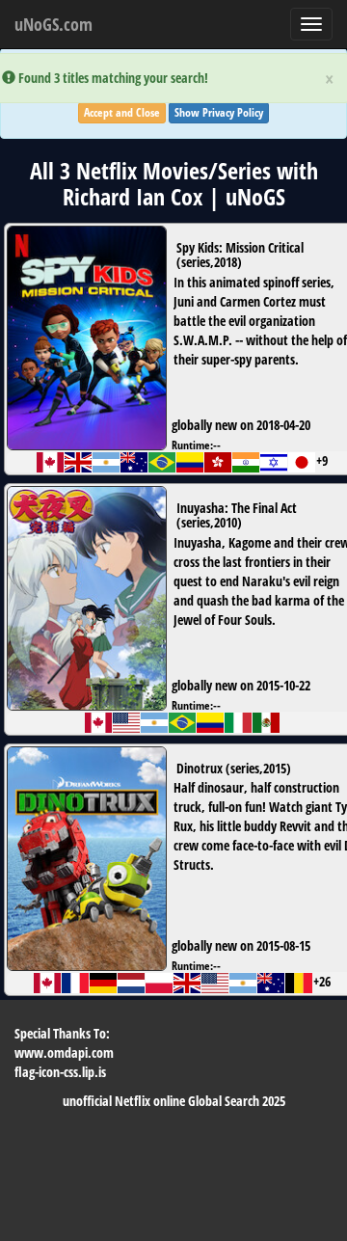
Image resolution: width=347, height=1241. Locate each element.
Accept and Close (122, 112)
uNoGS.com (53, 24)
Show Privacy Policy (218, 112)
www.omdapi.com (64, 1052)
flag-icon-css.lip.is (60, 1072)
